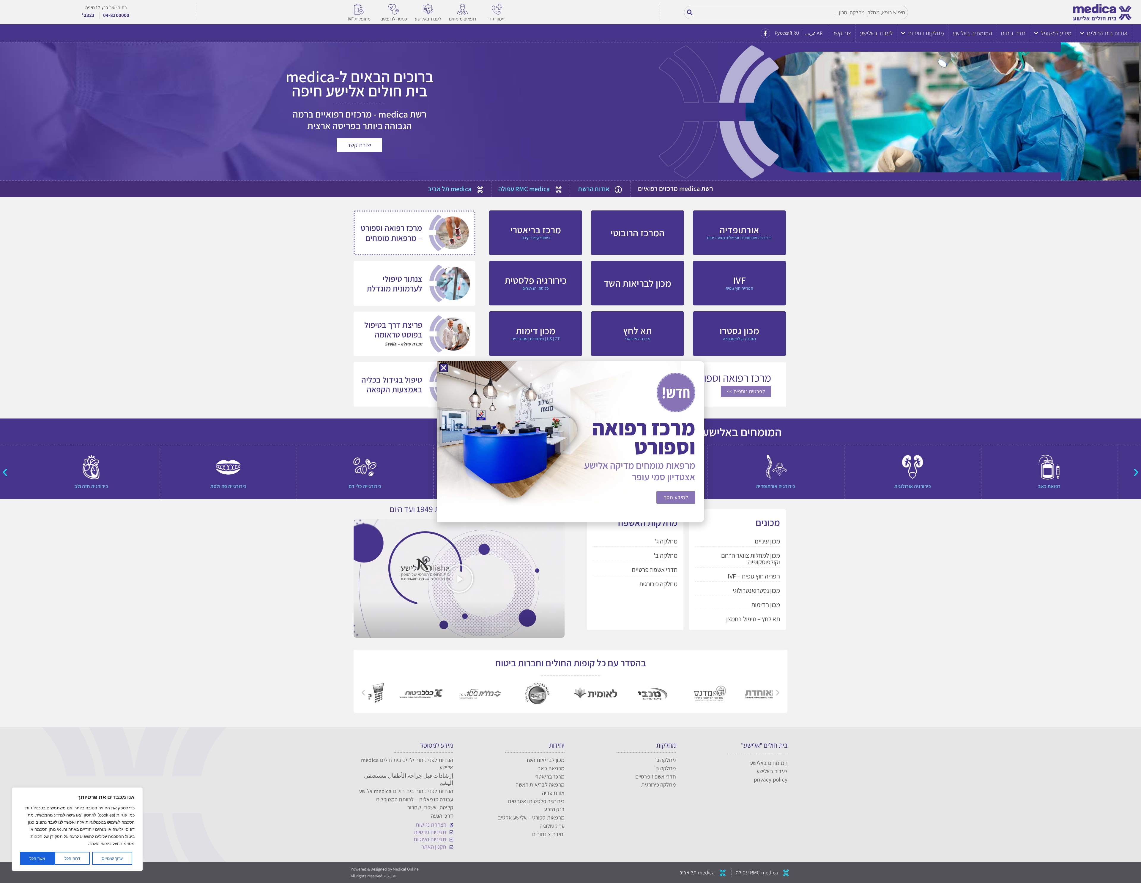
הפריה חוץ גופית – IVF (754, 576)
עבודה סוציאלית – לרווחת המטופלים (414, 799)
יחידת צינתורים (548, 834)
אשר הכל (37, 858)
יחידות (557, 745)
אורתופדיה (553, 792)
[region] (77, 829)
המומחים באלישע (972, 33)
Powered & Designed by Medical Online (385, 869)
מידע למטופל (1056, 33)
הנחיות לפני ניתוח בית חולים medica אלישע (406, 791)
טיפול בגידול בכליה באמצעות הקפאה (391, 384)
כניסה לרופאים (393, 19)
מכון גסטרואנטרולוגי (756, 590)
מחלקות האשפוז (647, 522)
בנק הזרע (554, 809)
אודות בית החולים (1107, 33)
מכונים (768, 522)
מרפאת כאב (551, 768)
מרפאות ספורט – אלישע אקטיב (531, 817)
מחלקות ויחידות (926, 33)
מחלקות (666, 745)
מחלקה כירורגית (658, 584)
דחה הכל (72, 858)
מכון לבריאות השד (545, 759)
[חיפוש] (690, 12)
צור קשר (842, 33)
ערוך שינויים (112, 858)
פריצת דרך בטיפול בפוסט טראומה (393, 329)
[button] (1136, 472)
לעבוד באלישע (428, 19)
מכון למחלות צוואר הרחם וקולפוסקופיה (750, 558)
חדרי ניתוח (1013, 33)
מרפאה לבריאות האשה (540, 784)
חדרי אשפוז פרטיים (654, 569)
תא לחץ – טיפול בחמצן (753, 619)
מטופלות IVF (359, 19)
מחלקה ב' (665, 555)
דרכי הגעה (442, 815)
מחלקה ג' (666, 541)
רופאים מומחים (462, 19)
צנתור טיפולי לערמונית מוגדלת (394, 283)
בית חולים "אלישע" (764, 745)
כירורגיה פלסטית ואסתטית (536, 801)
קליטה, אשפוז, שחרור (430, 807)
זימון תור (497, 19)
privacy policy (770, 779)
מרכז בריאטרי (550, 776)
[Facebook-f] (765, 33)
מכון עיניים (767, 541)
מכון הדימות (765, 604)
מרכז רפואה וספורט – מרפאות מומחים (391, 232)
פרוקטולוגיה (552, 825)
